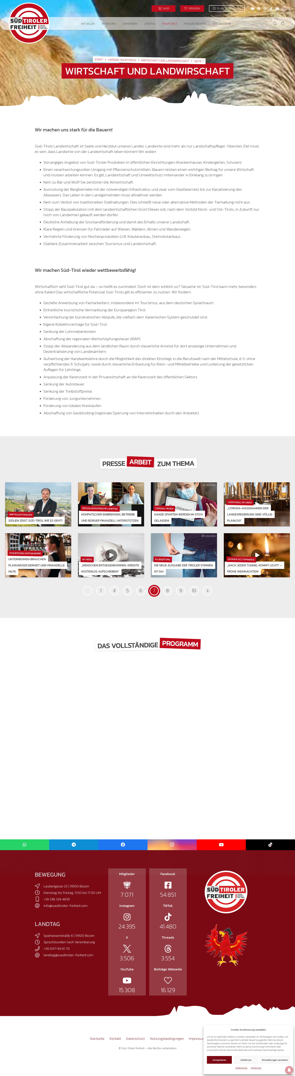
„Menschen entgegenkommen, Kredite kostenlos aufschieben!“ (110, 568)
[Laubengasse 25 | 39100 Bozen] (39, 886)
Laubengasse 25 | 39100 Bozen (66, 886)
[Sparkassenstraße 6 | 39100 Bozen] (39, 935)
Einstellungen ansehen (275, 1060)
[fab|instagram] (127, 917)
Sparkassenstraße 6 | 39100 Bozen (69, 935)
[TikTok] (271, 8)
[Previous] (88, 591)
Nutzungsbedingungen (167, 1038)
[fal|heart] (168, 980)
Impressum (256, 1068)
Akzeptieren (219, 1060)
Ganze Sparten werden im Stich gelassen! (178, 517)
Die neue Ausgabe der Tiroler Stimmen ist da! (183, 568)
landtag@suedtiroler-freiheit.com (68, 955)
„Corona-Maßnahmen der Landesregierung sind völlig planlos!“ (249, 514)
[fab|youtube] (127, 980)
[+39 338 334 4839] (39, 899)
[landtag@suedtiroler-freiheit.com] (39, 955)
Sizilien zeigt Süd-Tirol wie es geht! (35, 520)
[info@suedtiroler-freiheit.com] (39, 905)
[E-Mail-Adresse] (253, 8)
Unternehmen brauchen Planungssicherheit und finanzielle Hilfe (36, 565)
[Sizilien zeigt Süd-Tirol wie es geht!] (38, 504)
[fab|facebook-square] (168, 885)
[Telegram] (73, 844)
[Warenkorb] (282, 23)
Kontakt (115, 1038)
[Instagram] (265, 8)
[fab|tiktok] (168, 917)
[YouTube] (277, 8)
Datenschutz (241, 1068)
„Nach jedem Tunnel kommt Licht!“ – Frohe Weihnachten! (254, 568)
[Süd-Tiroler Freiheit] (226, 892)
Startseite (97, 1038)
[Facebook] (259, 8)
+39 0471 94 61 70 (57, 948)
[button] (97, 23)
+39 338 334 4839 (57, 899)
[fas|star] (127, 885)
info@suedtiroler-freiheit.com (65, 905)
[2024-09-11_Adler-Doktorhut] (226, 945)
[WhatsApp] (283, 8)
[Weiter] (207, 591)
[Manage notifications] (289, 1070)
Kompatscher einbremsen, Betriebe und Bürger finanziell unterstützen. (110, 517)
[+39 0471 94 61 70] (39, 948)
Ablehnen (246, 1060)
